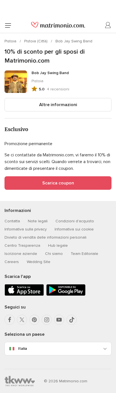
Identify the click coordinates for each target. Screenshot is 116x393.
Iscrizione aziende (21, 253)
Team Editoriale (84, 253)
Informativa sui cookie (74, 229)
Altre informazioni (58, 105)
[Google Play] (66, 294)
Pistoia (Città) (36, 41)
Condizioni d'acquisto (74, 221)
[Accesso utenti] (108, 25)
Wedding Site (38, 261)
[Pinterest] (34, 320)
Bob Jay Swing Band (73, 41)
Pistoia (11, 41)
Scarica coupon (58, 183)
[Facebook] (10, 320)
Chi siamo (54, 253)
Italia (22, 348)
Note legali (38, 221)
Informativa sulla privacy (26, 229)
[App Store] (24, 294)
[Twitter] (22, 320)
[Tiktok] (71, 320)
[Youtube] (59, 320)
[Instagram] (47, 320)
